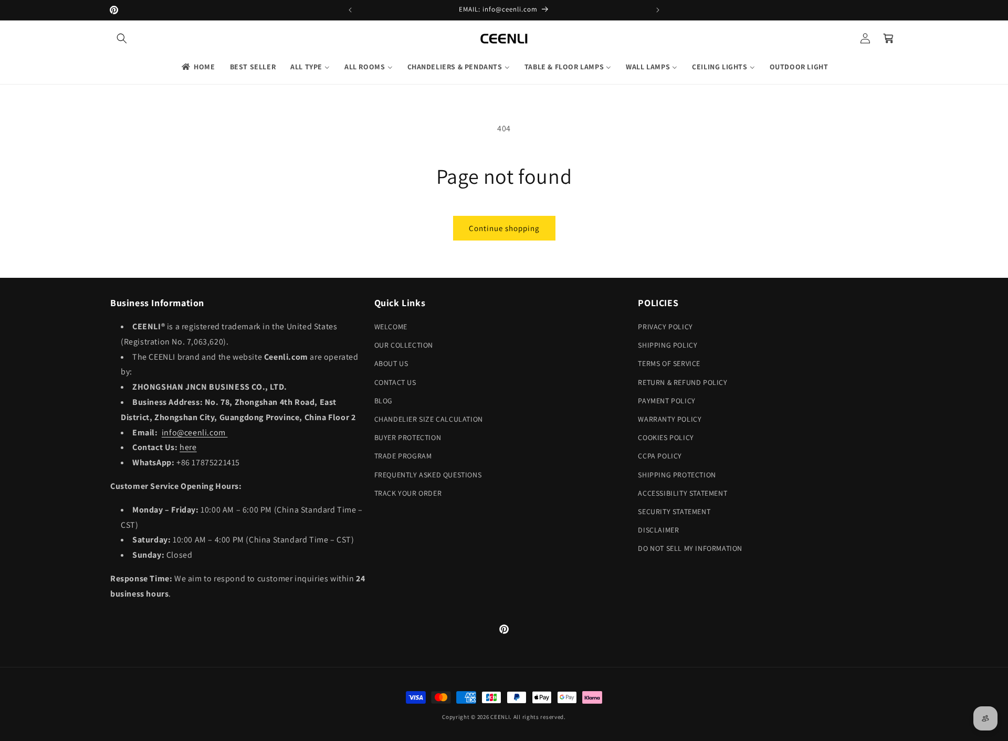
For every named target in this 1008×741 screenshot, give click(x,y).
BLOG (383, 400)
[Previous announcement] (350, 10)
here (188, 447)
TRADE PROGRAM (403, 456)
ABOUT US (391, 363)
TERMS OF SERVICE (669, 363)
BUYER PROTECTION (408, 437)
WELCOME (390, 326)
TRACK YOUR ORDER (408, 493)
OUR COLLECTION (403, 345)
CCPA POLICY (660, 456)
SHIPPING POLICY (667, 345)
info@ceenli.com (195, 432)
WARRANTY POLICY (669, 419)
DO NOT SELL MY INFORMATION (690, 548)
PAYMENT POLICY (666, 400)
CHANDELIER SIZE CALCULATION (428, 419)
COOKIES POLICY (666, 437)
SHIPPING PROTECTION (677, 474)
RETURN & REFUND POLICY (682, 382)
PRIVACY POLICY (665, 326)
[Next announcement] (657, 10)
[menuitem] (198, 67)
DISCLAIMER (658, 530)
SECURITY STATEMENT (674, 511)
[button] (121, 38)
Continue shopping (504, 228)
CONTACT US (395, 382)
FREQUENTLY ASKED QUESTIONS (428, 474)
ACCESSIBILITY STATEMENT (682, 493)
